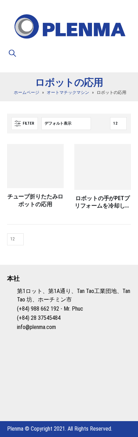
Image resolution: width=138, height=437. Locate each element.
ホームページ (26, 92)
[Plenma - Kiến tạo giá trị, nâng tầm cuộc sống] (69, 27)
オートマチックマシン (68, 92)
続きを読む (52, 155)
